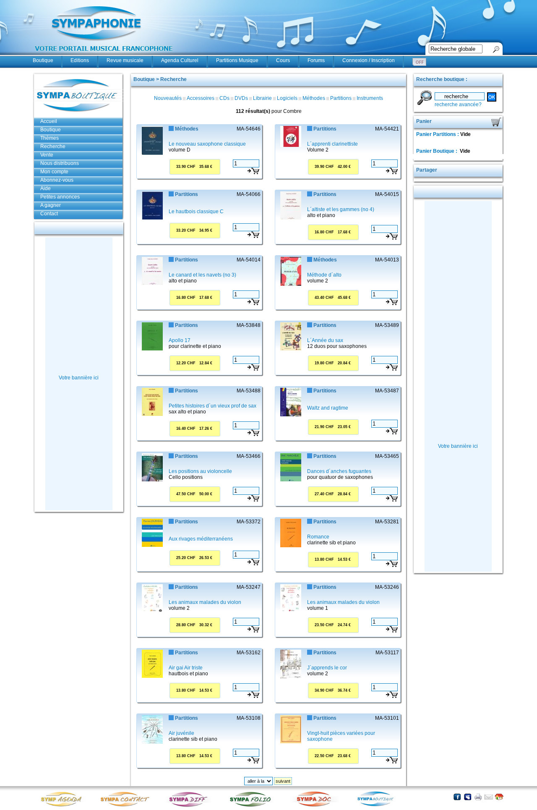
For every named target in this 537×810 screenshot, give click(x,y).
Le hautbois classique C (196, 211)
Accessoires (200, 98)
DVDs (241, 98)
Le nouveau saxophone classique (207, 144)
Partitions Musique (237, 60)
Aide (45, 188)
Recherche (52, 146)
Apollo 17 (179, 340)
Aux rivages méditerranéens (201, 539)
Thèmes (49, 138)
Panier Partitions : (438, 134)
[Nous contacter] (488, 796)
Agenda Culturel (179, 60)
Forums (316, 60)
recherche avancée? (458, 104)
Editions (79, 60)
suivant (283, 781)
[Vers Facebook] (457, 796)
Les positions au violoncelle (200, 471)
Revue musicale (125, 60)
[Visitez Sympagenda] (64, 806)
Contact (49, 214)
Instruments (370, 98)
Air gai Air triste (186, 668)
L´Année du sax (325, 340)
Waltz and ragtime (327, 408)
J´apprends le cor (327, 668)
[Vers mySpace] (467, 796)
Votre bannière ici (79, 378)
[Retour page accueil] (499, 796)
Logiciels (287, 98)
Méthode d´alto (324, 275)
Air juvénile (181, 733)
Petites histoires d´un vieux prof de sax (212, 406)
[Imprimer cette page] (478, 796)
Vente (46, 155)
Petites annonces (60, 197)
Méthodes (313, 98)
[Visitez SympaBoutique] (378, 806)
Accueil (48, 121)
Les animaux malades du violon (205, 602)
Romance (318, 537)
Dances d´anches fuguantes (339, 471)
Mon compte (54, 172)
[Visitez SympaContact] (127, 806)
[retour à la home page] (104, 55)
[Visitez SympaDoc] (315, 805)
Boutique (43, 60)
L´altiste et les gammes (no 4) (340, 209)
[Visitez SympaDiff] (190, 806)
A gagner (50, 205)
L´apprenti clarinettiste (332, 144)
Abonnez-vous (56, 180)
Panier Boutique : (437, 151)
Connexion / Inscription (368, 60)
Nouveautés (168, 98)
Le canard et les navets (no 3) (202, 275)
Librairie (262, 98)
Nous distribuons (59, 163)
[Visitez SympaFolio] (253, 806)
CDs (224, 98)
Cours (283, 60)
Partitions (341, 98)
